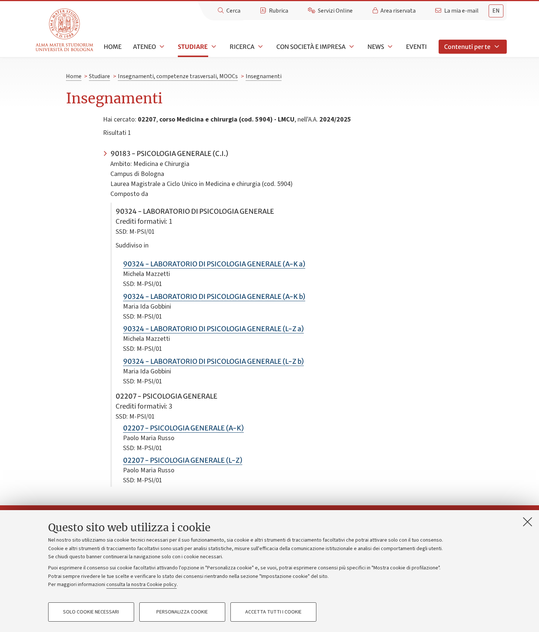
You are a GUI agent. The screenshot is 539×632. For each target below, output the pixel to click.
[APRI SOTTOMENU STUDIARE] (213, 46)
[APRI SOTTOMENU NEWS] (389, 46)
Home (113, 46)
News (375, 46)
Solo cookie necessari (91, 612)
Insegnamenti (264, 76)
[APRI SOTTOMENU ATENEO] (161, 46)
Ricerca (242, 46)
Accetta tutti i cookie (273, 612)
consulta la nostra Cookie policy (141, 584)
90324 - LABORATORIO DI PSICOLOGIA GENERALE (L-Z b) (213, 361)
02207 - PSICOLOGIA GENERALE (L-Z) (182, 460)
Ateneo (144, 46)
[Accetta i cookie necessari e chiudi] (527, 522)
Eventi (416, 46)
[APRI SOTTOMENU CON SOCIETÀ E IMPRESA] (351, 46)
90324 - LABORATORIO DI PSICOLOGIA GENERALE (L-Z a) (213, 329)
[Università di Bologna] (65, 30)
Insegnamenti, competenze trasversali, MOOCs (178, 76)
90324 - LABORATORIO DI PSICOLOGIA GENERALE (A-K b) (214, 296)
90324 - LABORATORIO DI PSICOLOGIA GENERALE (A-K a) (214, 264)
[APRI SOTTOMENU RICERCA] (259, 46)
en (496, 11)
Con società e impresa (311, 46)
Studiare (193, 46)
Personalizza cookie (182, 612)
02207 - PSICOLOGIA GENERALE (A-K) (183, 428)
